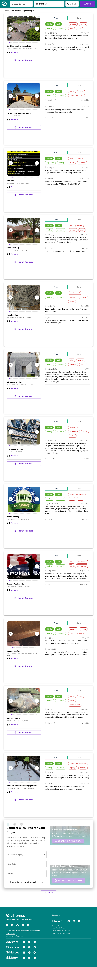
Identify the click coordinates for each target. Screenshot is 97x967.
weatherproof (75, 293)
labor (83, 364)
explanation (82, 562)
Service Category (15, 855)
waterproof (74, 297)
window (80, 158)
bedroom (82, 163)
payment (73, 364)
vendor (80, 360)
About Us (55, 925)
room (72, 163)
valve (81, 95)
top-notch (60, 28)
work (58, 24)
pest (79, 28)
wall (71, 158)
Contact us (36, 931)
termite (83, 24)
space (72, 301)
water (72, 91)
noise (81, 91)
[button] (27, 854)
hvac (71, 562)
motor (72, 436)
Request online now (70, 880)
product (72, 230)
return (79, 226)
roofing (49, 28)
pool (82, 230)
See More (48, 892)
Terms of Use (10, 934)
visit (84, 297)
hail (71, 226)
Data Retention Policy (23, 931)
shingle (49, 24)
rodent (83, 629)
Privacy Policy (10, 931)
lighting (72, 768)
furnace (83, 768)
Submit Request (25, 60)
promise (73, 24)
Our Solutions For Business (61, 931)
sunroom (82, 763)
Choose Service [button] (18, 4)
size (71, 28)
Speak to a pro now (69, 841)
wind (71, 360)
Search (87, 4)
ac (71, 566)
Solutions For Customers (61, 933)
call (80, 633)
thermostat (74, 432)
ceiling (72, 95)
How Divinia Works (59, 928)
